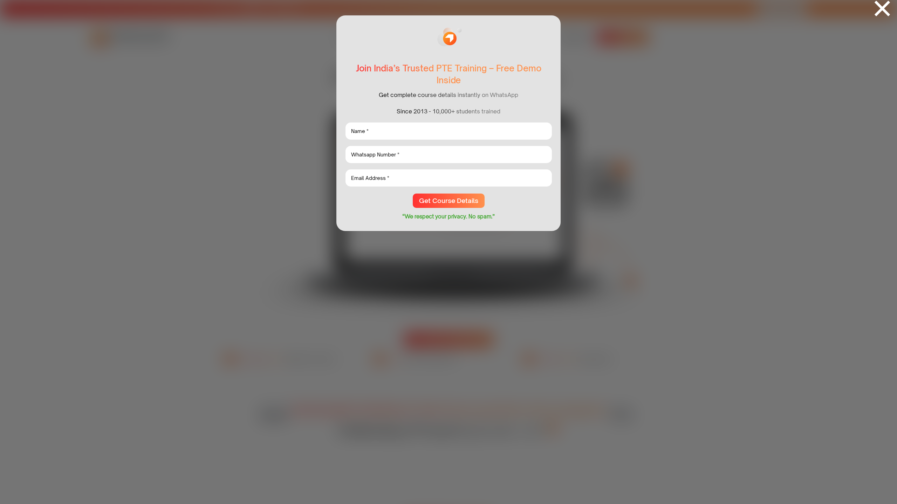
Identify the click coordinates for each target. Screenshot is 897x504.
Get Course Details (448, 200)
